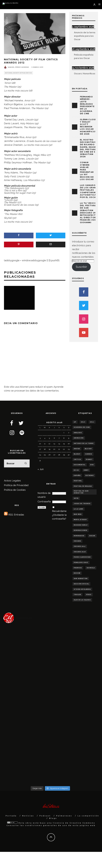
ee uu (76, 470)
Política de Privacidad (16, 485)
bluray (77, 454)
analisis (78, 432)
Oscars (77, 541)
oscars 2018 (80, 551)
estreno (90, 475)
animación (79, 438)
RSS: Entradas (16, 514)
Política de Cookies (15, 489)
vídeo (88, 594)
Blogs (53, 818)
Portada (11, 816)
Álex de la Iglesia (82, 600)
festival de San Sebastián (81, 491)
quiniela (91, 567)
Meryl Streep (80, 519)
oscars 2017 (80, 546)
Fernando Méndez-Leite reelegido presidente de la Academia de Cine (87, 105)
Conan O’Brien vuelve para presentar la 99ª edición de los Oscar (87, 170)
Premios (78, 567)
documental (79, 464)
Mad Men (78, 514)
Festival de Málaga (83, 486)
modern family (81, 525)
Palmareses (64, 816)
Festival (78, 480)
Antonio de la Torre (84, 443)
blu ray (88, 448)
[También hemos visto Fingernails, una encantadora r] (73, 692)
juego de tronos (82, 503)
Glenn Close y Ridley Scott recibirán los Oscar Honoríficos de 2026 (88, 126)
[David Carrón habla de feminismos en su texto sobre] (26, 718)
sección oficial (81, 584)
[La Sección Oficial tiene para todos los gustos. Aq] (73, 744)
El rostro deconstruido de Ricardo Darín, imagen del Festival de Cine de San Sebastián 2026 (89, 148)
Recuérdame (59, 511)
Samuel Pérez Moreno (18, 67)
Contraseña (44, 501)
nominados (79, 535)
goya (76, 498)
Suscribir (81, 266)
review (77, 573)
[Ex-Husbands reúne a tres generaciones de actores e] (26, 666)
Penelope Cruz (81, 562)
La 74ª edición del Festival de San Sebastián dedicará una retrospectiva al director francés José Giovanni (89, 213)
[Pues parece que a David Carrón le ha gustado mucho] (26, 692)
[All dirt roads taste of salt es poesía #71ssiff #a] (73, 666)
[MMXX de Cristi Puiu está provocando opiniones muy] (73, 639)
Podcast (45, 816)
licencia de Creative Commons (74, 823)
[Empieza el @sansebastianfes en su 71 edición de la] (26, 771)
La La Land (78, 509)
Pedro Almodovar (82, 557)
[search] (26, 463)
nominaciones (80, 530)
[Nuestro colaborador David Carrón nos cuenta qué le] (26, 744)
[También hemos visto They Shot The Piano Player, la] (73, 718)
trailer (77, 594)
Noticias (28, 816)
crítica (77, 459)
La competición (88, 816)
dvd (92, 464)
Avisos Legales (12, 480)
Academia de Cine (82, 427)
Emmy (86, 470)
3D (75, 422)
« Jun (41, 469)
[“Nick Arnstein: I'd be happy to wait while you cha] (73, 771)
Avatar (77, 448)
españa (77, 475)
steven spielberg (82, 589)
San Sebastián (81, 578)
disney (89, 459)
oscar (92, 535)
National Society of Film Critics (18, 73)
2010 (83, 422)
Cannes (88, 454)
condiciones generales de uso (46, 825)
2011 (92, 422)
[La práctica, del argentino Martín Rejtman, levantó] (26, 639)
